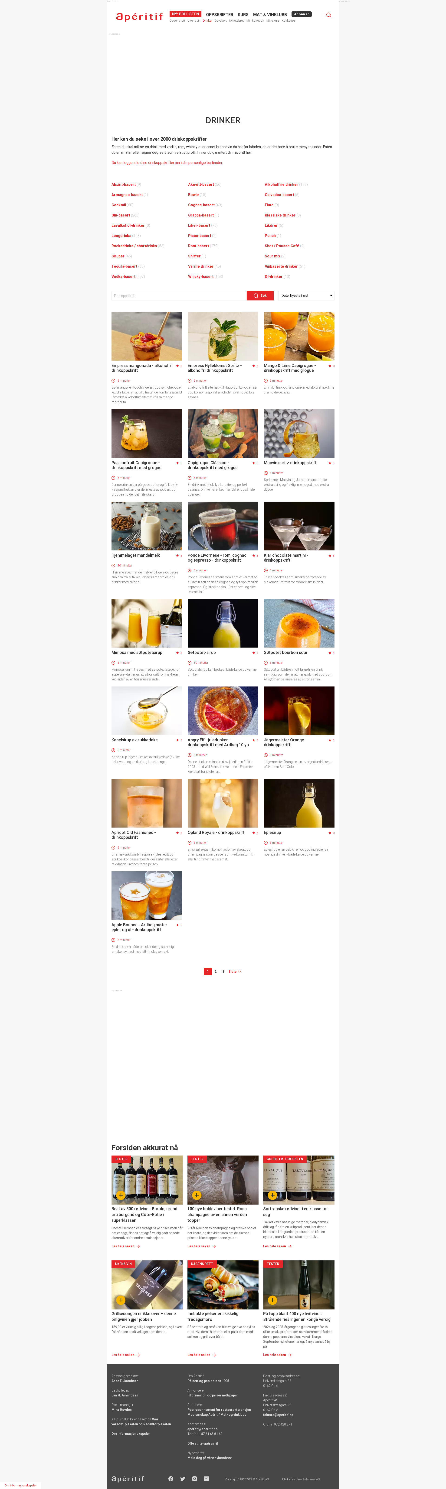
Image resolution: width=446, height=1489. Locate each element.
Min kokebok (255, 20)
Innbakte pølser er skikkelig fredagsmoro (212, 1316)
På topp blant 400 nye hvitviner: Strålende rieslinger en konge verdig (297, 1316)
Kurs (243, 14)
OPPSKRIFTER (219, 14)
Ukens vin (193, 20)
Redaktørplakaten (157, 1424)
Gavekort (221, 20)
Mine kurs (272, 20)
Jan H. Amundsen (125, 1395)
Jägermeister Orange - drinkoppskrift (285, 742)
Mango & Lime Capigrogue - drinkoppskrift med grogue (290, 368)
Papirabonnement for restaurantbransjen (219, 1410)
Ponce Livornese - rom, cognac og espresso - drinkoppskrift (217, 558)
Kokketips (288, 20)
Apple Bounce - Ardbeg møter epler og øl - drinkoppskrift (139, 927)
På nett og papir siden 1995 (208, 1381)
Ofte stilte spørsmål (202, 1443)
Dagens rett (177, 20)
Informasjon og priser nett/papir (212, 1395)
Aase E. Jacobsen (125, 1381)
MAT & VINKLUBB (270, 14)
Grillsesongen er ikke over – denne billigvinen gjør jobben (144, 1316)
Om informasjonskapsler (131, 1434)
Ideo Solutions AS (307, 1479)
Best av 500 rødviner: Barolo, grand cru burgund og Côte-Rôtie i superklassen (144, 1214)
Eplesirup (272, 832)
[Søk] (328, 15)
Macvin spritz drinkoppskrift (290, 462)
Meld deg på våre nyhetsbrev (209, 1458)
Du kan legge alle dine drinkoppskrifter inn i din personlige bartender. (167, 162)
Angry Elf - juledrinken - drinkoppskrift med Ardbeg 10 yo (218, 742)
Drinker (207, 20)
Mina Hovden (122, 1410)
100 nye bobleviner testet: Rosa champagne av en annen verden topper (217, 1214)
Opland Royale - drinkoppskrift (216, 832)
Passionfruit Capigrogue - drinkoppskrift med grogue (136, 465)
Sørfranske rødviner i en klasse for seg (295, 1211)
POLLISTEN (188, 14)
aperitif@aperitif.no (202, 1429)
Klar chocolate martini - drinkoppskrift (286, 558)
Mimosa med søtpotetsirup (137, 652)
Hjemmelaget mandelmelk (136, 555)
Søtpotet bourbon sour (286, 652)
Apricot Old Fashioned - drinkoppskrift (134, 835)
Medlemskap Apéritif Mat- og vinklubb (216, 1414)
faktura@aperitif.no (278, 1415)
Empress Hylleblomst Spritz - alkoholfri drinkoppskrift (215, 368)
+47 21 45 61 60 (210, 1434)
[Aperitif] (139, 17)
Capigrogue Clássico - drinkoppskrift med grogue (213, 465)
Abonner (301, 14)
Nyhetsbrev (236, 20)
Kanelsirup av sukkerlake (135, 739)
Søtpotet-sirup (202, 652)
